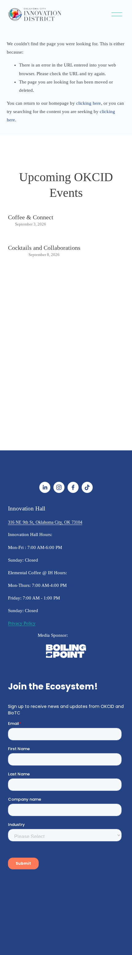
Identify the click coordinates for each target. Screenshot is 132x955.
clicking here (88, 103)
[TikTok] (87, 487)
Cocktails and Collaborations (44, 247)
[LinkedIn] (44, 487)
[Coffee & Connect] (30, 206)
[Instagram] (58, 487)
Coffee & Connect (30, 217)
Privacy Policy (22, 623)
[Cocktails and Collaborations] (44, 236)
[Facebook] (73, 487)
